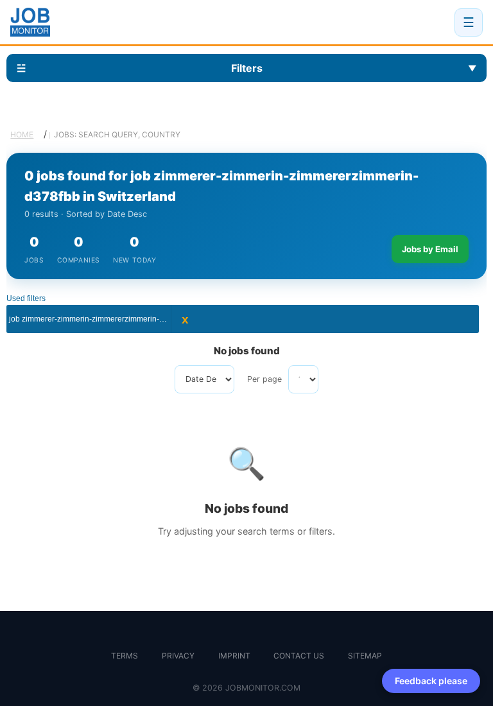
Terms (124, 655)
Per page (264, 379)
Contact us (298, 655)
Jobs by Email (430, 249)
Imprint (234, 655)
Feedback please (431, 680)
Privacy (178, 655)
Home (21, 134)
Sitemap (365, 655)
